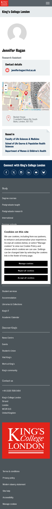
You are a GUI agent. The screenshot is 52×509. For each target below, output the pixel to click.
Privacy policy (18, 478)
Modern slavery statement (23, 484)
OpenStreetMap (36, 109)
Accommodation (19, 298)
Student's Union (19, 351)
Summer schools (20, 225)
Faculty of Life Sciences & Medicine (22, 139)
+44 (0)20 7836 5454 (11, 391)
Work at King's (19, 364)
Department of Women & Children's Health (25, 151)
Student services (20, 292)
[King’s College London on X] (13, 172)
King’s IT (16, 311)
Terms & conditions (20, 471)
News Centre (18, 338)
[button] (26, 93)
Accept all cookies (26, 278)
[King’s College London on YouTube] (36, 172)
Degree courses (19, 199)
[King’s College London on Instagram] (21, 172)
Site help (16, 491)
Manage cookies (19, 504)
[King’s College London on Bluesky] (43, 172)
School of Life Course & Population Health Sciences (25, 145)
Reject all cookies (26, 271)
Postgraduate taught (21, 205)
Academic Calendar (21, 318)
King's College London (16, 11)
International (18, 218)
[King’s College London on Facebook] (6, 172)
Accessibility (17, 497)
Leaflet (25, 109)
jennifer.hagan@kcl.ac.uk (23, 70)
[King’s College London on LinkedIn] (28, 172)
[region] (26, 254)
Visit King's (17, 358)
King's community (20, 371)
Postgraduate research (23, 212)
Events (15, 345)
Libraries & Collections (22, 305)
